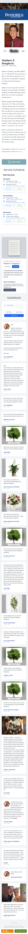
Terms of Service (18, 927)
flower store (19, 151)
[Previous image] (3, 725)
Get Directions (8, 189)
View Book (7, 266)
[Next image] (25, 725)
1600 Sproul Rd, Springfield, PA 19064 (15, 218)
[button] (14, 435)
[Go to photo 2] (14, 733)
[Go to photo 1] (13, 733)
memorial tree (20, 149)
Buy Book (15, 266)
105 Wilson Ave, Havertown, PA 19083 (15, 186)
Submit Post (14, 315)
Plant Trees (19, 189)
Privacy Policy (10, 927)
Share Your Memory (10, 290)
